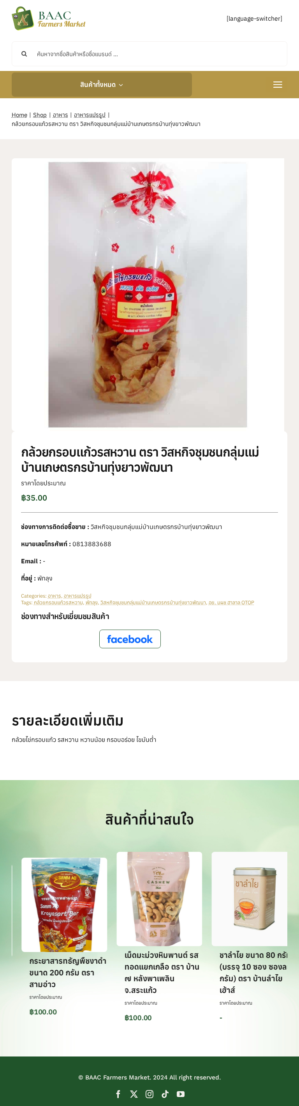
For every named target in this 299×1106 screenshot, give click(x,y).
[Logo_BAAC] (49, 8)
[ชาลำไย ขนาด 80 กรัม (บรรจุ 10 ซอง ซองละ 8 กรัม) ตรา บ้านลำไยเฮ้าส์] (236, 856)
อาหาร (54, 596)
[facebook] (118, 1094)
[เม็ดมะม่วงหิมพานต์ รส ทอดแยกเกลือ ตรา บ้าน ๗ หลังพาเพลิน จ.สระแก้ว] (141, 856)
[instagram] (149, 1094)
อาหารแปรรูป (77, 596)
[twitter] (134, 1094)
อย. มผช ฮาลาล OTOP (231, 602)
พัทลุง (92, 602)
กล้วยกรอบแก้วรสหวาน (58, 602)
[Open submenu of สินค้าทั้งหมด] (119, 84)
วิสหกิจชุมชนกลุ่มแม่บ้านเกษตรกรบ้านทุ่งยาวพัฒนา (153, 602)
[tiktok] (165, 1094)
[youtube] (181, 1094)
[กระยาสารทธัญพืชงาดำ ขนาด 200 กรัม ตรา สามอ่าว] (46, 861)
